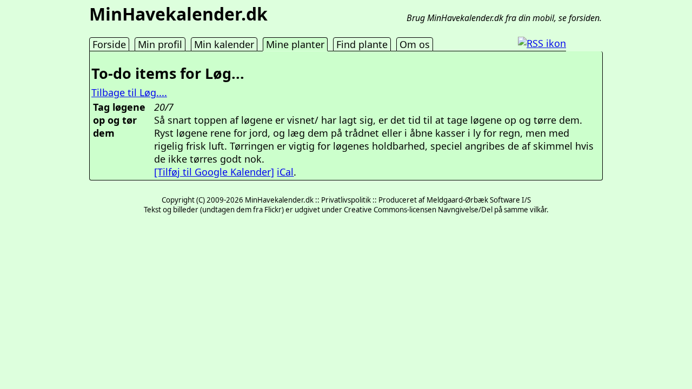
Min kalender (224, 44)
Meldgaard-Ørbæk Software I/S (479, 200)
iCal (285, 171)
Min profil (160, 44)
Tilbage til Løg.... (129, 92)
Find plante (362, 44)
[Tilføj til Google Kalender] (214, 171)
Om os (414, 44)
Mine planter (295, 44)
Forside (109, 44)
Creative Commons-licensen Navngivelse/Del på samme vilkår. (446, 209)
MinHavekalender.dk (178, 13)
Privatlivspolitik (346, 200)
